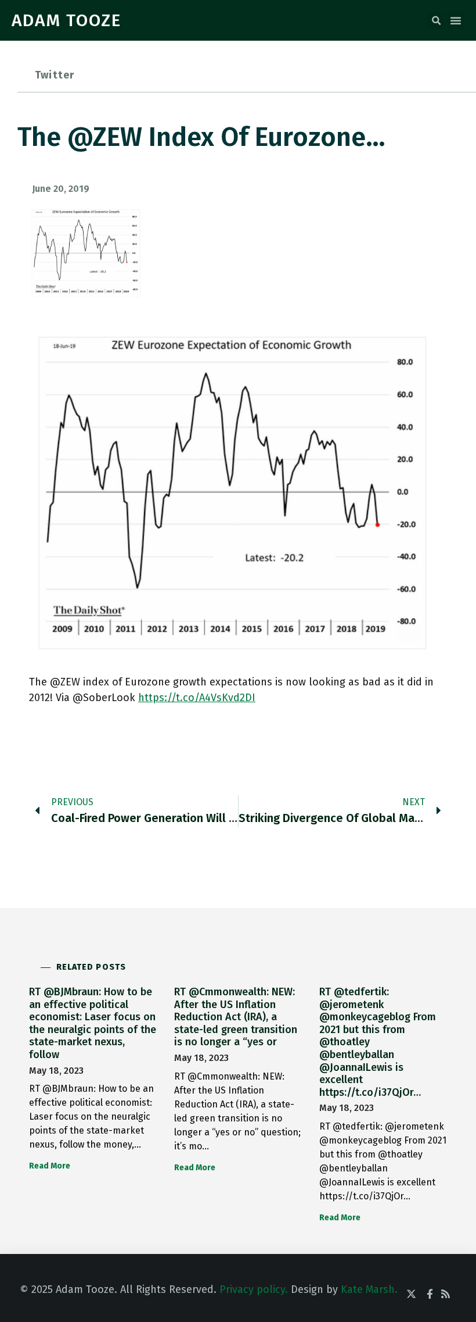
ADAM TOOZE (66, 20)
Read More (49, 1166)
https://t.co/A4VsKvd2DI (196, 697)
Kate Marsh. (369, 1289)
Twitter (54, 75)
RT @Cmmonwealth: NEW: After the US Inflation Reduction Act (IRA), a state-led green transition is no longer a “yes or (235, 1016)
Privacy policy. (253, 1289)
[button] (436, 21)
